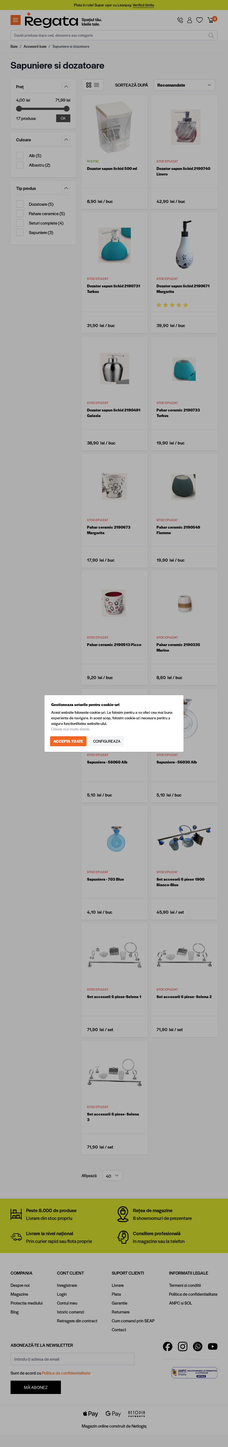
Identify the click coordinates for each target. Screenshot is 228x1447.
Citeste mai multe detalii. (70, 729)
